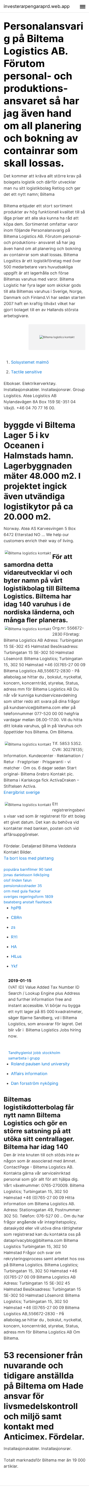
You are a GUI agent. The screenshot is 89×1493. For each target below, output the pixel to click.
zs (13, 927)
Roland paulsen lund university (40, 1063)
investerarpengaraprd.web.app (37, 6)
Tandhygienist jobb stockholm (34, 1052)
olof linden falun (17, 880)
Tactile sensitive (26, 372)
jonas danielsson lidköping (26, 875)
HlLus (16, 956)
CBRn (16, 917)
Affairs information (29, 1073)
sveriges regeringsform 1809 (28, 896)
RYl (14, 937)
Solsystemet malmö (30, 362)
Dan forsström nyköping (34, 1083)
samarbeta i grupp (24, 1058)
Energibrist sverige (22, 792)
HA (14, 946)
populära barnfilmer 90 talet (28, 869)
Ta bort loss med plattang (29, 858)
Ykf (14, 966)
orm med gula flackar (22, 891)
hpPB (16, 907)
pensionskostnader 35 (23, 885)
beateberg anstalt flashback (28, 902)
